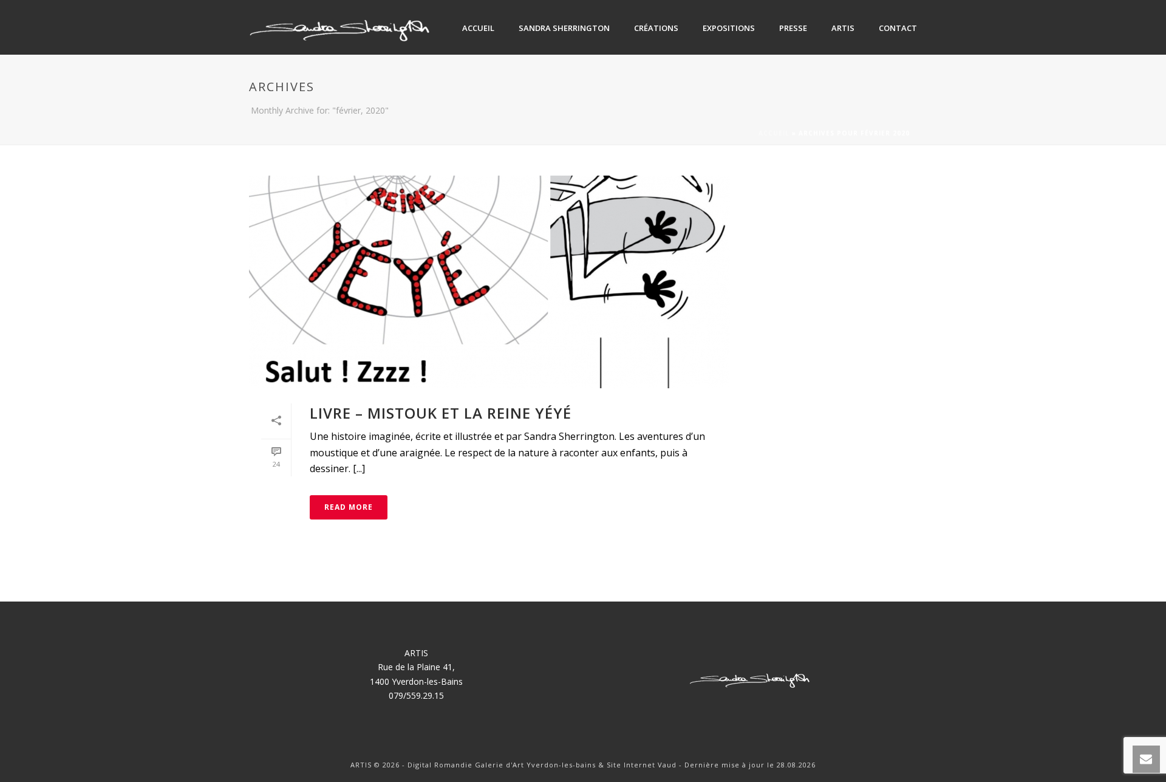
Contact (898, 27)
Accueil (478, 27)
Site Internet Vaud (642, 764)
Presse (793, 27)
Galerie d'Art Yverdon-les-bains (536, 764)
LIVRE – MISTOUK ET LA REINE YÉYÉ (440, 413)
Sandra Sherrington (564, 27)
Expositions (729, 27)
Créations (656, 27)
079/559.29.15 (416, 695)
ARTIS (842, 27)
